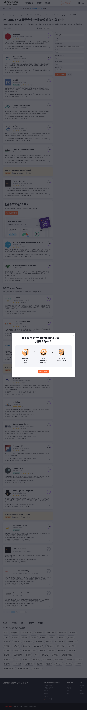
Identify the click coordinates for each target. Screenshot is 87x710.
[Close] (73, 335)
